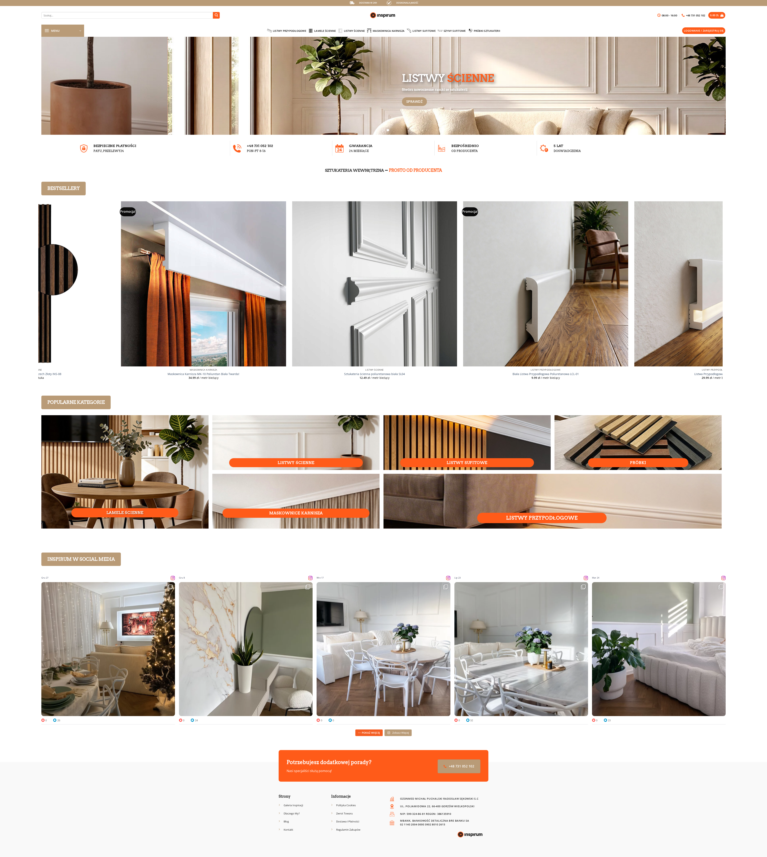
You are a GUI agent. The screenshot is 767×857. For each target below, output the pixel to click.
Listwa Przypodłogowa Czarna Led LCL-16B (636, 374)
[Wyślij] (216, 15)
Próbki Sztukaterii (487, 31)
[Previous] (60, 86)
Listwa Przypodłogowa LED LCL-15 (464, 374)
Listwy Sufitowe (424, 31)
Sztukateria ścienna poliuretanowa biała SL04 (122, 374)
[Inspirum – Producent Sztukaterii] (383, 15)
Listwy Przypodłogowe (289, 31)
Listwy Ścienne (354, 31)
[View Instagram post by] (171, 711)
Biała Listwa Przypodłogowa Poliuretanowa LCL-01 (294, 374)
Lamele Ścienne (325, 31)
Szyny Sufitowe (455, 31)
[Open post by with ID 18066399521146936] (246, 649)
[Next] (706, 86)
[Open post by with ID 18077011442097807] (383, 649)
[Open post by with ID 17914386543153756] (521, 649)
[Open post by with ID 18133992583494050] (108, 649)
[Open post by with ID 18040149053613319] (659, 649)
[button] (716, 15)
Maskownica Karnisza (388, 31)
